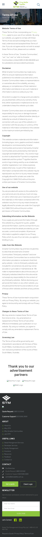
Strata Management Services (14, 443)
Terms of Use (29, 534)
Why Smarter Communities (13, 431)
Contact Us (8, 460)
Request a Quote (8, 534)
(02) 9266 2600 (21, 417)
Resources (7, 454)
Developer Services (10, 446)
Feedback (7, 457)
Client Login (28, 484)
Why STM (7, 428)
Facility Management (11, 448)
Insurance (7, 451)
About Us (7, 426)
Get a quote (10, 484)
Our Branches (10, 468)
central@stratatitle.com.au (14, 477)
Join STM (7, 434)
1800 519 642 (19, 412)
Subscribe (21, 514)
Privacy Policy (19, 534)
